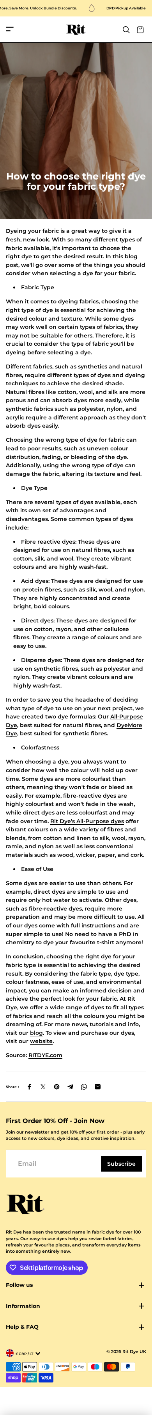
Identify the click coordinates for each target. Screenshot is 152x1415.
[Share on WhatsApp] (84, 1087)
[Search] (126, 30)
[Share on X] (43, 1087)
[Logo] (76, 29)
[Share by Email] (97, 1087)
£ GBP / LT (24, 1354)
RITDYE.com (45, 1055)
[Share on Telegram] (70, 1087)
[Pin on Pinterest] (57, 1087)
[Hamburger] (10, 29)
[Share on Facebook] (29, 1087)
